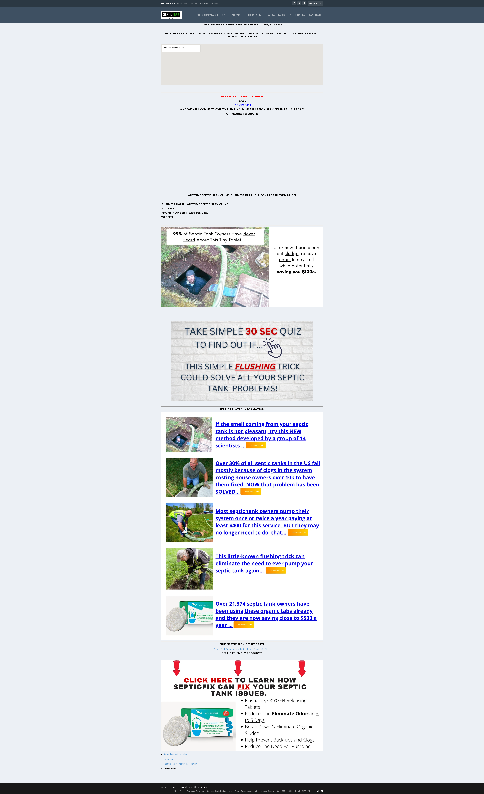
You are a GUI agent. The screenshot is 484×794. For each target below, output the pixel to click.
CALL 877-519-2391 (285, 791)
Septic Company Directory (211, 15)
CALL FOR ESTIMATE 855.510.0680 (305, 15)
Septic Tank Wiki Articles (175, 754)
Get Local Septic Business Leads (219, 791)
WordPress (202, 787)
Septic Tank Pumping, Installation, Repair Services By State (242, 649)
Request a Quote (244, 113)
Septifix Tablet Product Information (180, 763)
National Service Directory (264, 791)
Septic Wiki (235, 15)
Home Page (169, 759)
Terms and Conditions (196, 791)
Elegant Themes (179, 787)
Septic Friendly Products (242, 653)
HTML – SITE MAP (302, 791)
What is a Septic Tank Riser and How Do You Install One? (200, 3)
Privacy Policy (179, 791)
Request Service (255, 15)
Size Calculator (276, 15)
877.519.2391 (242, 105)
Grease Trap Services (243, 791)
